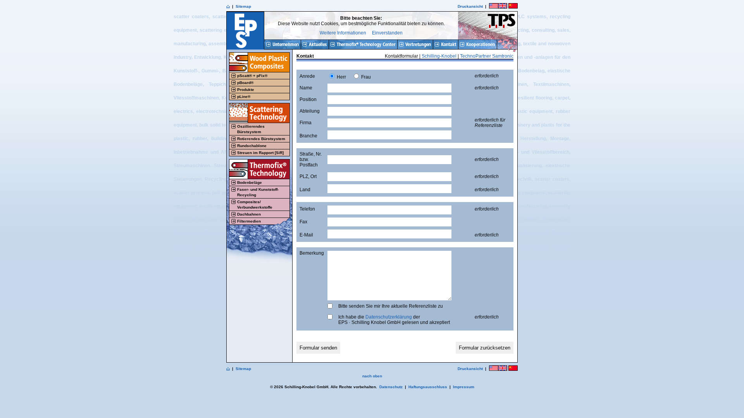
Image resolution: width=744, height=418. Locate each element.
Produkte (245, 89)
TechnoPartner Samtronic (486, 56)
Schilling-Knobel (439, 56)
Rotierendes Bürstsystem (261, 139)
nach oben (372, 376)
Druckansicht (470, 6)
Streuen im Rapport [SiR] (260, 153)
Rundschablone (252, 146)
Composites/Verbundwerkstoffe (254, 204)
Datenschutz (391, 387)
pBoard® (245, 83)
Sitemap (243, 6)
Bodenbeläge (249, 182)
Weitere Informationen (343, 33)
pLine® (243, 96)
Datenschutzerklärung (388, 317)
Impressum (463, 387)
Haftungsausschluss (427, 387)
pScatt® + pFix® (252, 76)
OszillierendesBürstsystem (251, 129)
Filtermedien (249, 221)
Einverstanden (387, 33)
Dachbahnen (249, 214)
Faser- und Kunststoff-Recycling (258, 192)
